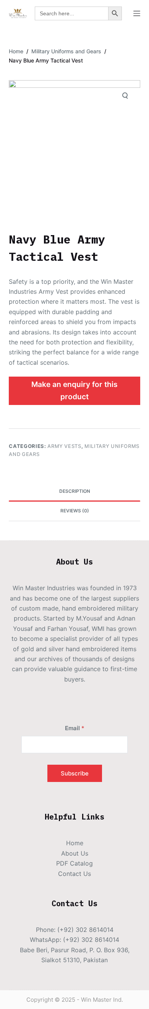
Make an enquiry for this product (74, 390)
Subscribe (75, 773)
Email (74, 728)
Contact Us (74, 873)
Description (74, 491)
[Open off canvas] (136, 13)
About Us (74, 853)
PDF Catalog (74, 863)
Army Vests (64, 446)
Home (74, 843)
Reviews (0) (74, 511)
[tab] (74, 492)
